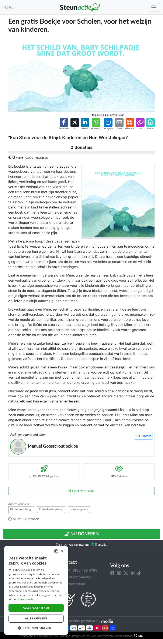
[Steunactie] (79, 7)
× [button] (62, 551)
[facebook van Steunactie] (112, 573)
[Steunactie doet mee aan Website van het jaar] (88, 599)
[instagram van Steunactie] (119, 573)
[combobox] (56, 551)
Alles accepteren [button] (36, 607)
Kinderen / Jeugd (21, 509)
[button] (64, 124)
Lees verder (27, 599)
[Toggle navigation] (154, 7)
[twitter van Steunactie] (126, 573)
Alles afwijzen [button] (36, 618)
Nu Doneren (84, 534)
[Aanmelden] (5, 7)
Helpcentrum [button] (74, 584)
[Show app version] (160, 636)
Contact (145, 436)
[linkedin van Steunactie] (133, 573)
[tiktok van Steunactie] (139, 573)
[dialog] (36, 590)
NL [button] (11, 7)
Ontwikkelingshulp (51, 509)
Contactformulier (77, 577)
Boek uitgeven (79, 509)
